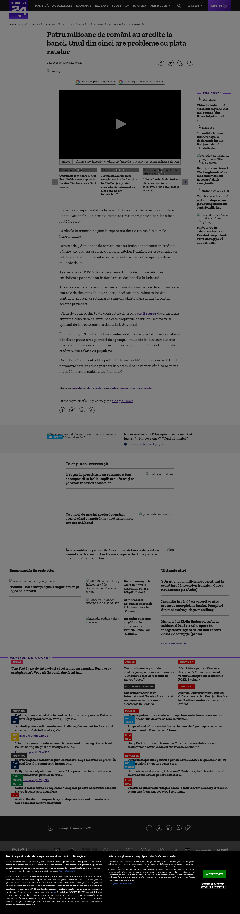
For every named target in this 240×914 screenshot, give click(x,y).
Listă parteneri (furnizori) (120, 883)
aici (54, 892)
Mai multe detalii (67, 871)
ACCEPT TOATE (214, 874)
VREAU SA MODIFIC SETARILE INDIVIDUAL (213, 886)
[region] (120, 882)
